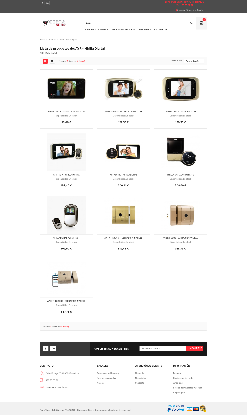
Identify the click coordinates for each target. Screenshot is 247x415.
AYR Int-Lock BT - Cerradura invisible (66, 301)
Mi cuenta (139, 373)
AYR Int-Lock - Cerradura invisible (180, 238)
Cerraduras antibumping (108, 373)
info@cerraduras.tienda (56, 387)
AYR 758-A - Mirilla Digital (66, 175)
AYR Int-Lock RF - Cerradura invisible (123, 238)
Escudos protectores (123, 30)
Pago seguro (179, 392)
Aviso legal (178, 383)
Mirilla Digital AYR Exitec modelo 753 (123, 111)
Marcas (163, 30)
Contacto (139, 383)
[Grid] (45, 61)
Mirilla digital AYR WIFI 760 (180, 175)
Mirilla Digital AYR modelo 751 (181, 111)
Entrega (177, 373)
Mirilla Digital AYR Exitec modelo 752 (66, 111)
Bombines (89, 30)
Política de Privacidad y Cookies (187, 388)
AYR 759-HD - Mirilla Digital (123, 175)
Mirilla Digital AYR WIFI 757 (66, 238)
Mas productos (147, 30)
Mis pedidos (140, 378)
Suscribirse (195, 348)
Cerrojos (103, 30)
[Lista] (52, 61)
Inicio (87, 23)
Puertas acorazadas (106, 378)
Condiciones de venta (183, 378)
